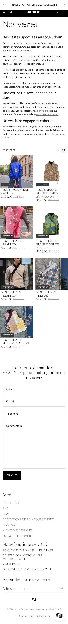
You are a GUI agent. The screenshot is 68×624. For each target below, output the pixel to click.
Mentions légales (18, 530)
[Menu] (4, 12)
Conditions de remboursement (28, 519)
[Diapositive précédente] (3, 4)
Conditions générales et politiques (34, 616)
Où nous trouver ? (18, 536)
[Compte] (56, 12)
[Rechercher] (11, 12)
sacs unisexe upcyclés (47, 114)
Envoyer (12, 475)
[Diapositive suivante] (64, 4)
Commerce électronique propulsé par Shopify (41, 609)
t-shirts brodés (44, 110)
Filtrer (11, 150)
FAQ (5, 508)
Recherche (12, 503)
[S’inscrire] (61, 588)
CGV (6, 514)
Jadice (17, 609)
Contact (10, 525)
